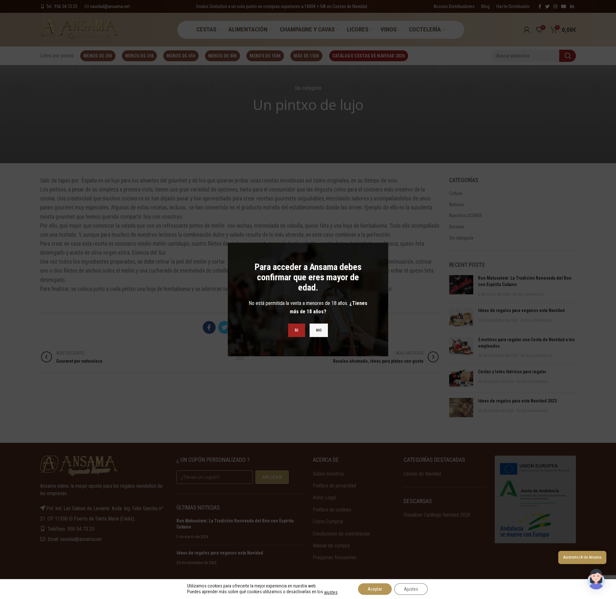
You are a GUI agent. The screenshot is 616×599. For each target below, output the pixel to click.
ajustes (331, 592)
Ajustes (411, 589)
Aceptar (375, 589)
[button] (596, 579)
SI (297, 330)
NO (319, 330)
